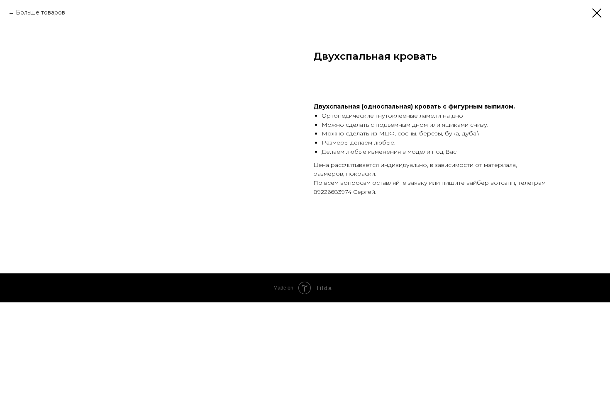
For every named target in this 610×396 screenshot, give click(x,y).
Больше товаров (40, 12)
